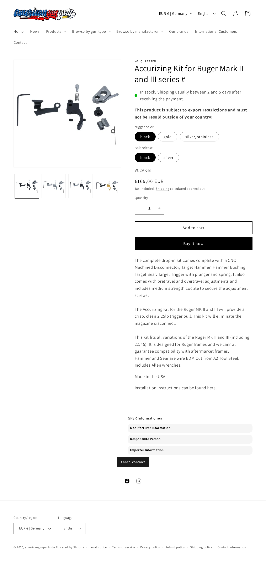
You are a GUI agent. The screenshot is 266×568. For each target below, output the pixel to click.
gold (168, 136)
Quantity (141, 197)
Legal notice (98, 547)
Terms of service (123, 547)
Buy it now (193, 243)
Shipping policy (201, 547)
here (211, 388)
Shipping (162, 188)
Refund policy (175, 547)
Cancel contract (133, 462)
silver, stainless (199, 136)
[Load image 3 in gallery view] (80, 186)
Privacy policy (150, 547)
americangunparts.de (40, 547)
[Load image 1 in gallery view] (27, 186)
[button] (56, 31)
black (145, 136)
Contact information (232, 547)
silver (169, 157)
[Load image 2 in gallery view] (54, 186)
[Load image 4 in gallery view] (107, 186)
